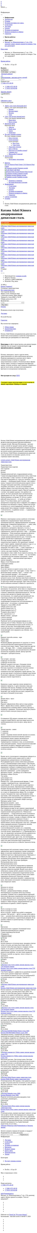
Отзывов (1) (9, 330)
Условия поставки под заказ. (14, 23)
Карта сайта (9, 1151)
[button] (4, 49)
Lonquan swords (21, 276)
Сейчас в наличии (11, 197)
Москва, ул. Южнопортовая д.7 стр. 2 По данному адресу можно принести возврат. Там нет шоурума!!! (20, 44)
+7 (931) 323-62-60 (11, 88)
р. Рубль (12, 72)
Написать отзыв (6, 936)
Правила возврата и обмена (14, 32)
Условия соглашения (12, 30)
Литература (9, 19)
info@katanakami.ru (7, 1193)
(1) (2, 271)
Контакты (8, 1147)
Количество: (5, 301)
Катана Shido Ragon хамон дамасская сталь (15, 1079)
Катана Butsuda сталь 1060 (10, 1095)
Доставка (8, 26)
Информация (9, 184)
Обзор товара (9, 327)
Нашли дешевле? (6, 286)
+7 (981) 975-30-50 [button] (7, 1185)
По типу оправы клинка (13, 1161)
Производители (10, 1152)
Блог (6, 179)
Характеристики (10, 329)
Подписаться (24, 1134)
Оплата (7, 28)
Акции (7, 1154)
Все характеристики (7, 290)
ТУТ (18, 375)
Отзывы (7, 21)
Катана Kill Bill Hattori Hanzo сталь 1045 (14, 1032)
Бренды (7, 163)
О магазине (8, 25)
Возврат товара (10, 1149)
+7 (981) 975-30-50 (11, 86)
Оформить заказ (6, 100)
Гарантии (8, 33)
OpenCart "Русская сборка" (18, 1214)
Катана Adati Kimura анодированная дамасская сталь (18, 988)
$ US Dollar (5, 72)
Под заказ (4, 305)
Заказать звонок (6, 92)
